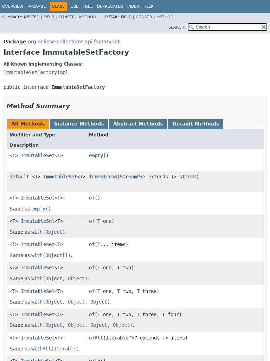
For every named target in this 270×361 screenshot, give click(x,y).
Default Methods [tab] (195, 124)
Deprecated (110, 6)
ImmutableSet (37, 155)
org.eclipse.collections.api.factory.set (74, 41)
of (92, 198)
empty (96, 155)
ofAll (96, 338)
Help (148, 6)
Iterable (117, 338)
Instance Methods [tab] (79, 124)
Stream (128, 176)
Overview (12, 6)
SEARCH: (177, 27)
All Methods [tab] (28, 124)
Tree (88, 6)
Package (36, 6)
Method (87, 17)
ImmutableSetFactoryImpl (36, 72)
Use (74, 6)
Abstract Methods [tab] (138, 124)
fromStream (103, 176)
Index (133, 6)
